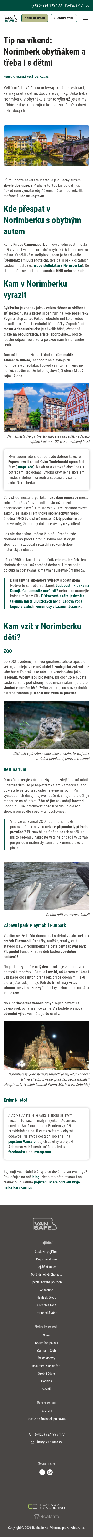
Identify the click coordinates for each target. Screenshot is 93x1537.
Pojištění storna (46, 1259)
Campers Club (46, 1350)
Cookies (46, 1381)
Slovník (46, 1389)
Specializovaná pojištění (46, 1282)
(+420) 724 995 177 (46, 5)
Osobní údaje (46, 1373)
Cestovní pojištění (46, 1252)
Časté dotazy (46, 1358)
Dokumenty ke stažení (46, 1366)
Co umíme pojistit (46, 1343)
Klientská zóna (64, 18)
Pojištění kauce (46, 1267)
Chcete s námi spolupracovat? (46, 1419)
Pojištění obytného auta (46, 1274)
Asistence (46, 1290)
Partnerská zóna (46, 1313)
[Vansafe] (45, 1224)
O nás (46, 1335)
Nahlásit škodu (35, 18)
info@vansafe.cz (49, 1442)
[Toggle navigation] (83, 18)
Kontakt (46, 1411)
